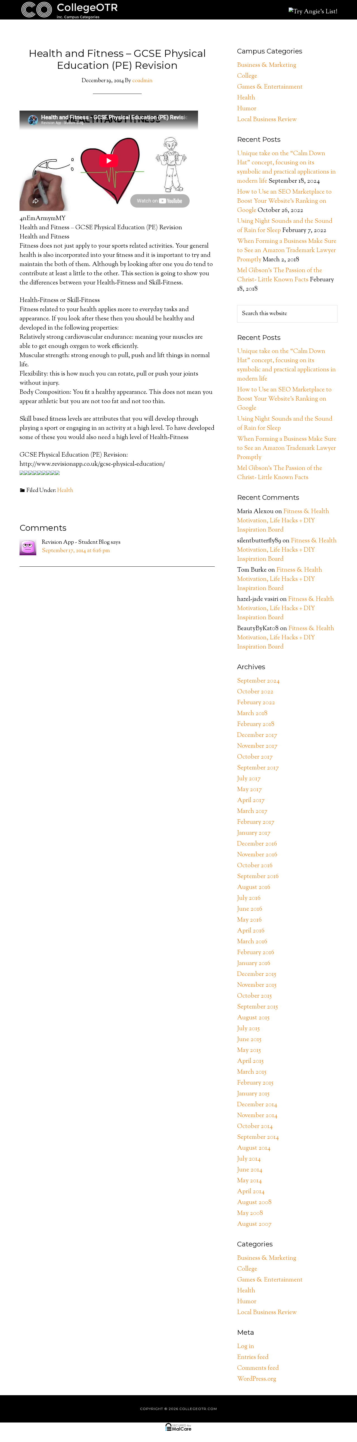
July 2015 (248, 1028)
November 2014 (257, 1115)
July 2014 (249, 1159)
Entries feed (253, 1357)
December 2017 (257, 735)
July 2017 (249, 778)
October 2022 (255, 692)
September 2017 (258, 768)
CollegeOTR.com (70, 10)
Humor (246, 108)
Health (65, 491)
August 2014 (254, 1148)
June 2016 (249, 909)
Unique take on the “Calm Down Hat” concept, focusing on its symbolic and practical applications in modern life (286, 167)
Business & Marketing (266, 65)
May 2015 (249, 1050)
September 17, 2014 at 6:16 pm (76, 551)
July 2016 (248, 898)
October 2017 (255, 757)
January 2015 (253, 1094)
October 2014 (255, 1126)
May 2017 (249, 789)
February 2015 (255, 1083)
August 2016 (253, 887)
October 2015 (254, 996)
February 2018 (255, 724)
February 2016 (255, 952)
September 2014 (258, 1137)
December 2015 (256, 974)
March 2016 (252, 941)
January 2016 (253, 963)
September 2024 (258, 681)
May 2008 (250, 1213)
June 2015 (249, 1039)
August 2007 (254, 1224)
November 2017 (257, 746)
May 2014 (249, 1181)
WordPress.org (256, 1379)
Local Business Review (267, 119)
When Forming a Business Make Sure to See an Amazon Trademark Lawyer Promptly (286, 250)
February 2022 (256, 702)
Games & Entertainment (270, 87)
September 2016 (258, 876)
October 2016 (254, 865)
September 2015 (257, 1007)
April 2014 (251, 1191)
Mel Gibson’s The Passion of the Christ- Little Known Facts (279, 275)
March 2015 (251, 1072)
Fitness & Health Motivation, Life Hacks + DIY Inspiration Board (283, 521)
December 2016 (257, 844)
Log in (245, 1346)
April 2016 (250, 931)
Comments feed (258, 1368)
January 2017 (254, 833)
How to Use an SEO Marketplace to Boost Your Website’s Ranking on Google (284, 201)
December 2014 (257, 1104)
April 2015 (250, 1061)
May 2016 (249, 920)
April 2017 (251, 800)
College (247, 76)
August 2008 (254, 1202)
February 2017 (255, 822)
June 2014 (249, 1170)
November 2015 (256, 985)
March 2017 (252, 811)
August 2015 (253, 1018)
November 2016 (257, 855)
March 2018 (252, 713)
